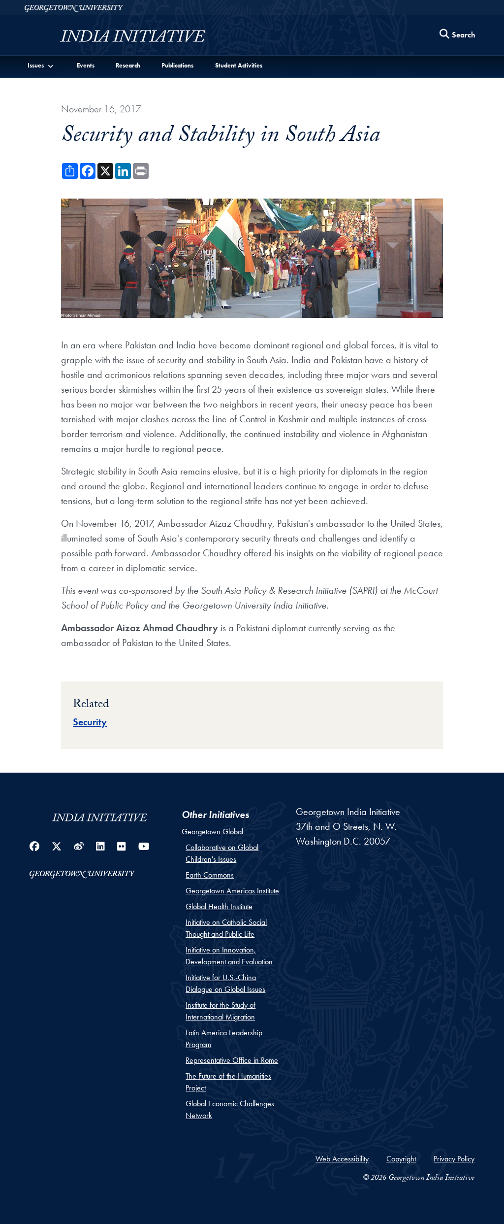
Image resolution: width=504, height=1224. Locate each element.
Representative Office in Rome (232, 1060)
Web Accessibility (342, 1159)
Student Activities (238, 65)
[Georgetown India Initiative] (133, 37)
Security (90, 721)
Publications (177, 65)
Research (128, 65)
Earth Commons (210, 875)
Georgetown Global (212, 831)
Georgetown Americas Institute (232, 890)
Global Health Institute (219, 906)
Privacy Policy (454, 1159)
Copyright (401, 1159)
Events (85, 65)
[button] (41, 65)
